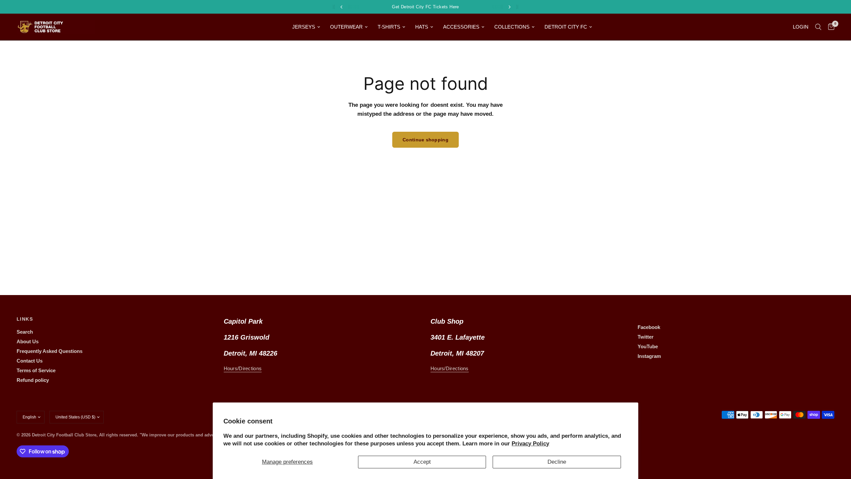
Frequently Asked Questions (49, 351)
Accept (422, 462)
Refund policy (33, 380)
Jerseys (303, 27)
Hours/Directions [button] (243, 368)
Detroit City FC (566, 27)
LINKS (25, 319)
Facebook (649, 327)
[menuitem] (306, 27)
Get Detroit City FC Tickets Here (425, 6)
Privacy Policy (530, 443)
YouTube (648, 346)
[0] (829, 27)
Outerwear (346, 27)
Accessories (461, 27)
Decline (556, 462)
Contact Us (30, 361)
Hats (421, 27)
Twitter (646, 337)
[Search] (818, 27)
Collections (512, 27)
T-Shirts (389, 27)
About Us (28, 341)
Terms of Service (36, 370)
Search (25, 332)
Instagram (649, 356)
